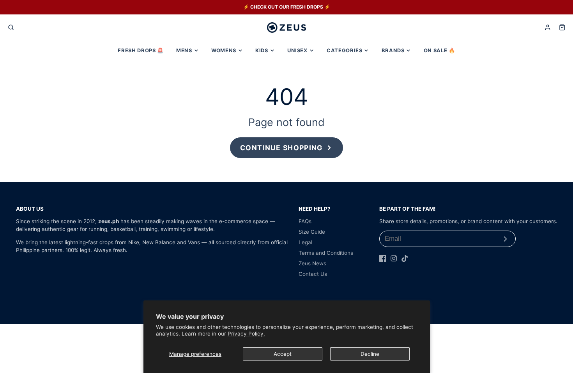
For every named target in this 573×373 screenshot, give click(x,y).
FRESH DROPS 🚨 (140, 50)
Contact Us (313, 274)
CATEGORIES (344, 50)
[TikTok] (404, 258)
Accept (283, 354)
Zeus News (312, 263)
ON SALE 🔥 (439, 50)
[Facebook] (382, 258)
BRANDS (393, 50)
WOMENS (223, 50)
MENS (184, 50)
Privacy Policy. (246, 333)
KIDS (261, 50)
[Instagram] (393, 258)
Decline (370, 354)
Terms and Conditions (326, 253)
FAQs (305, 221)
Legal (305, 242)
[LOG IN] (548, 27)
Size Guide (312, 232)
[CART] (562, 27)
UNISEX (297, 50)
